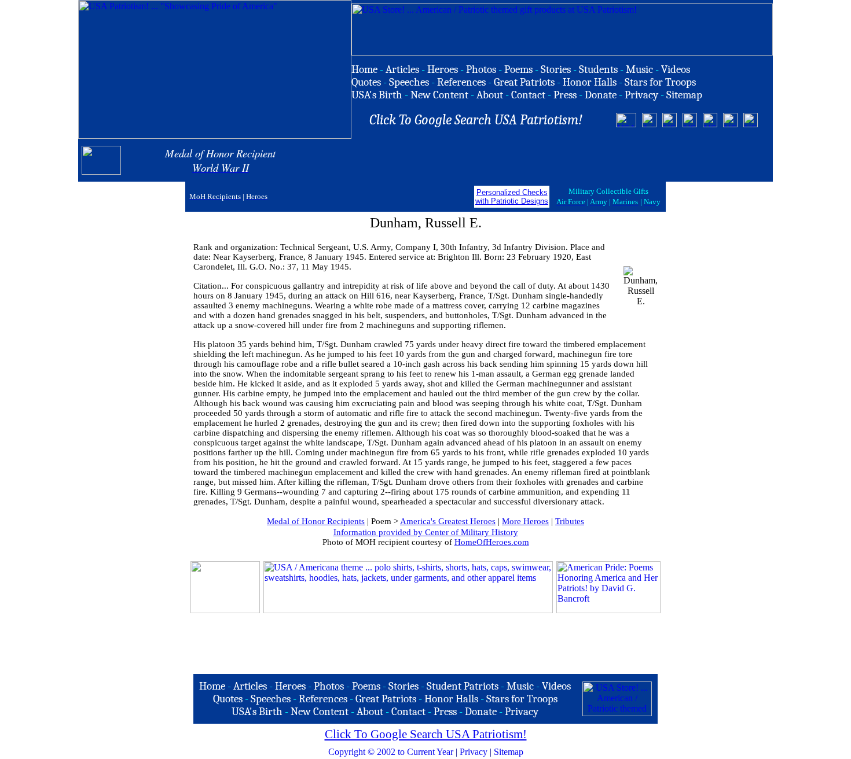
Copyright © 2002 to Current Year (390, 752)
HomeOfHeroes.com (491, 542)
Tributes (569, 521)
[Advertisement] (633, 160)
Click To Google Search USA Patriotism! (426, 734)
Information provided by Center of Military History (425, 532)
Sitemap (508, 752)
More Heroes (525, 521)
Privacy (473, 752)
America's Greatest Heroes (448, 521)
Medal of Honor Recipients (316, 521)
